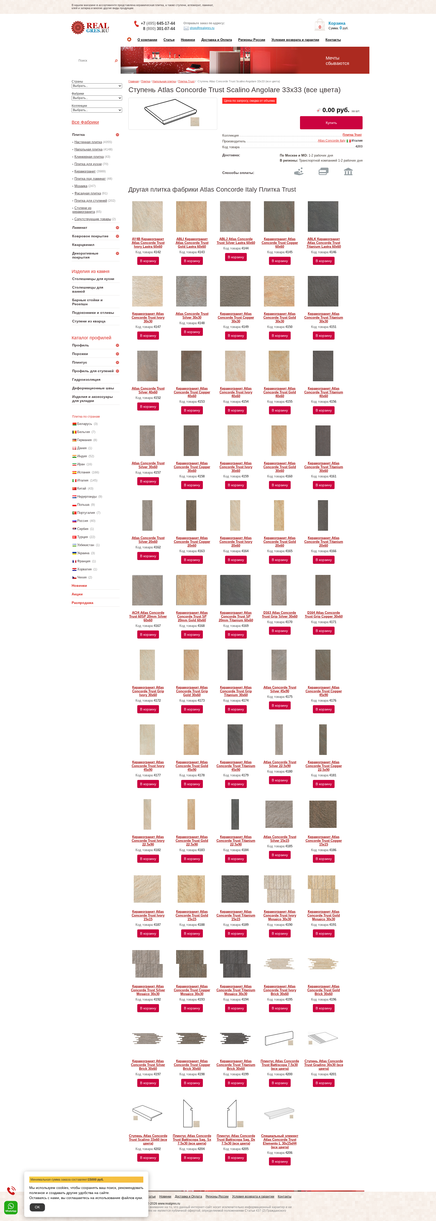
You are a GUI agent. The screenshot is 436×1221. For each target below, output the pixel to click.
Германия (84, 440)
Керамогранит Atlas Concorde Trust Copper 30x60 (192, 467)
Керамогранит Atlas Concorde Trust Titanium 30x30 (323, 317)
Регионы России (251, 40)
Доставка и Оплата (216, 40)
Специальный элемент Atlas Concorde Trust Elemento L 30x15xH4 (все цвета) (279, 1141)
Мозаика (80, 186)
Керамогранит (85, 171)
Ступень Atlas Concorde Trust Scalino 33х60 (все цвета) (148, 1139)
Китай (81, 488)
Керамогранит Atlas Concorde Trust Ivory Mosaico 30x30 (279, 915)
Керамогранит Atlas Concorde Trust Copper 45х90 (324, 691)
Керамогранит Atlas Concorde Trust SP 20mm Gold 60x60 (192, 616)
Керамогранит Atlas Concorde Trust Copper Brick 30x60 (192, 1065)
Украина (83, 553)
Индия (82, 456)
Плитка (145, 81)
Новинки (188, 40)
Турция (82, 537)
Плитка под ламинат (90, 179)
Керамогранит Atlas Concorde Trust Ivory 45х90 (148, 766)
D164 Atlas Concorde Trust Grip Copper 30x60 (324, 614)
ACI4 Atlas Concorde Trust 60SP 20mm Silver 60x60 (148, 616)
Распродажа (82, 603)
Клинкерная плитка (89, 157)
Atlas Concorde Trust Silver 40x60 (148, 390)
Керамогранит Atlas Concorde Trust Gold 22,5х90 (192, 840)
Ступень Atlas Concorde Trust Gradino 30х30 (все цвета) (323, 1065)
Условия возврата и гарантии (295, 40)
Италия (82, 480)
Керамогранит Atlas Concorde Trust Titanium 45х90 (235, 766)
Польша (83, 504)
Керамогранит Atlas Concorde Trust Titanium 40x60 (323, 392)
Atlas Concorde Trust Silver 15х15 (279, 839)
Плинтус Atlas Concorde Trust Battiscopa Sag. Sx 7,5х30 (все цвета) (192, 1139)
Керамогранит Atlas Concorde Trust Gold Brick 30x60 (323, 990)
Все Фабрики (85, 122)
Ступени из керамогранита (83, 210)
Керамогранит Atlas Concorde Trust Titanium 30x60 (323, 467)
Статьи (169, 40)
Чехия (82, 577)
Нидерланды (87, 496)
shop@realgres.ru (202, 28)
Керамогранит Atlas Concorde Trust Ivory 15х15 (148, 915)
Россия (82, 521)
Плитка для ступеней (90, 200)
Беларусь (84, 424)
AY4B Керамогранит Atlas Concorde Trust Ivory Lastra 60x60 (148, 242)
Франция (83, 561)
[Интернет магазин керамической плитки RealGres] (90, 28)
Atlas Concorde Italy (331, 140)
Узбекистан (85, 545)
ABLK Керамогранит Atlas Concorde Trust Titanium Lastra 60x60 (324, 242)
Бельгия (83, 432)
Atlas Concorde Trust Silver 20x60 (148, 540)
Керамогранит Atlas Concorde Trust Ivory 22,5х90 (148, 840)
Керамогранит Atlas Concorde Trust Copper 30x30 (236, 317)
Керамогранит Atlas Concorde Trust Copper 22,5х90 (324, 766)
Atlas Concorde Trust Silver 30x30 (192, 315)
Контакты (333, 40)
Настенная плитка (101, 67)
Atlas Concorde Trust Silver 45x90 (279, 689)
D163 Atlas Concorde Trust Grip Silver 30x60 (279, 614)
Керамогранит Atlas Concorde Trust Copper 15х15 (324, 840)
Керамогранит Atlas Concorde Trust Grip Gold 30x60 (192, 691)
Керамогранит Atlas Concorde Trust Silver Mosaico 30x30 (148, 990)
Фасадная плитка (87, 193)
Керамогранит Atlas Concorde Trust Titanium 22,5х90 (235, 840)
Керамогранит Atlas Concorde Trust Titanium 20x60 (323, 541)
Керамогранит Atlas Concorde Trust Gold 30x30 (279, 317)
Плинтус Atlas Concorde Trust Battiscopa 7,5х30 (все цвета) (280, 1065)
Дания (82, 448)
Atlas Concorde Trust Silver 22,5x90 (279, 764)
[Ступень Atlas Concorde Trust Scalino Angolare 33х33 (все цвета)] (172, 114)
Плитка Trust (186, 81)
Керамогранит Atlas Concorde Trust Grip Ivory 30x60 (148, 691)
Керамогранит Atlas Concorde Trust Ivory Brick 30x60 (279, 990)
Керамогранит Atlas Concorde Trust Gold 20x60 (279, 541)
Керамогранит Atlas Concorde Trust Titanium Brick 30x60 (235, 1065)
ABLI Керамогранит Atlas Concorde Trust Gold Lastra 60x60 (192, 242)
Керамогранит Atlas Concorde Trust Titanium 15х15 (235, 915)
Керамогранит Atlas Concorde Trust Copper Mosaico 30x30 (192, 990)
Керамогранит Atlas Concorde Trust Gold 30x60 (279, 467)
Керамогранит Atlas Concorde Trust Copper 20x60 (192, 541)
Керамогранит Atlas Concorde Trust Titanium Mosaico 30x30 (235, 990)
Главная (133, 81)
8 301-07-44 (159, 29)
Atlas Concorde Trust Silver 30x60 (148, 465)
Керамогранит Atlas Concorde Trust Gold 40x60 (279, 392)
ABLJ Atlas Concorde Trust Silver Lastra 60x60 (236, 241)
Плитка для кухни (88, 164)
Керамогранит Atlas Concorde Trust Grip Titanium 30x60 (236, 691)
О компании (147, 40)
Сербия (82, 529)
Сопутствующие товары (92, 219)
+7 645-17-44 (158, 23)
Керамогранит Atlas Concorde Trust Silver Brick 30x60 (148, 1065)
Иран (81, 464)
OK (37, 1207)
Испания (83, 472)
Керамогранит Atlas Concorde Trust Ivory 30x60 (236, 467)
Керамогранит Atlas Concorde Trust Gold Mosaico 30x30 (323, 915)
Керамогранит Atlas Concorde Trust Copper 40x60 (192, 392)
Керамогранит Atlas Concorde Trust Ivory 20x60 (236, 541)
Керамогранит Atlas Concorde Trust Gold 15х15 (192, 915)
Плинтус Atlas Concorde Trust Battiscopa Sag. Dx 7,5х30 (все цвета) (236, 1139)
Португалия (86, 513)
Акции (77, 594)
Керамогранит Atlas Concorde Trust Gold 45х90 (192, 766)
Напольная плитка (88, 149)
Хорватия (84, 569)
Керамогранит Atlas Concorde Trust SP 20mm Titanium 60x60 (236, 616)
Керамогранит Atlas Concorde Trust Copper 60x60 (280, 242)
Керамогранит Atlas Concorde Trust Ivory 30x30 (148, 317)
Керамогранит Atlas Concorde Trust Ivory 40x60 (236, 392)
